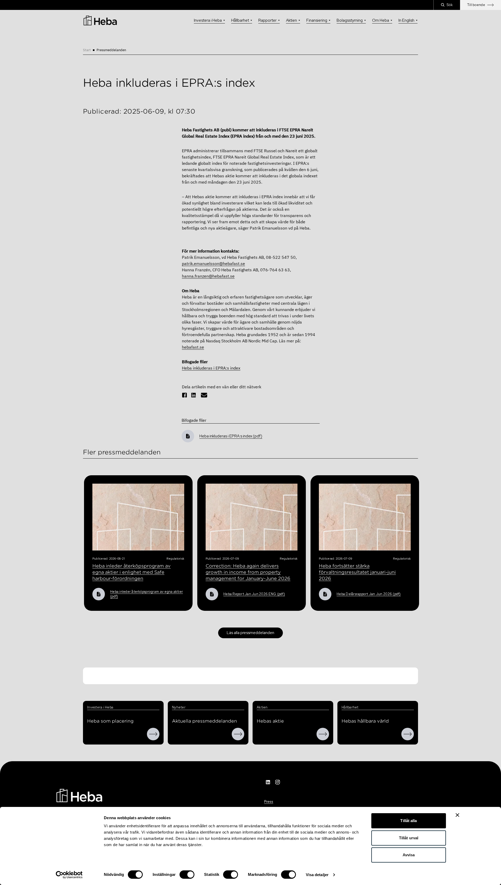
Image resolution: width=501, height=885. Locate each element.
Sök (450, 5)
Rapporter (267, 20)
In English (406, 20)
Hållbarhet (240, 20)
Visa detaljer (317, 874)
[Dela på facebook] (184, 395)
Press (268, 801)
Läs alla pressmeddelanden (250, 632)
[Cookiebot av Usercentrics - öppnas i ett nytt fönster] (69, 875)
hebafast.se (193, 347)
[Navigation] (79, 795)
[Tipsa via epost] (204, 395)
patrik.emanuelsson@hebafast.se (213, 263)
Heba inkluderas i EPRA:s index (211, 368)
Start (87, 50)
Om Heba (380, 20)
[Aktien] (323, 734)
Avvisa (409, 855)
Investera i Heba (208, 20)
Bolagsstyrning (350, 20)
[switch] (187, 874)
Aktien (291, 20)
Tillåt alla (408, 820)
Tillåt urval (408, 838)
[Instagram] (277, 782)
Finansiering (316, 20)
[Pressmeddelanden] (238, 734)
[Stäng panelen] (457, 815)
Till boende (476, 5)
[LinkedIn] (268, 782)
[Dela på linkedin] (193, 395)
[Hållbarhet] (407, 734)
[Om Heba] (153, 734)
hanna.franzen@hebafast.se (208, 276)
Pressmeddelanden (111, 50)
